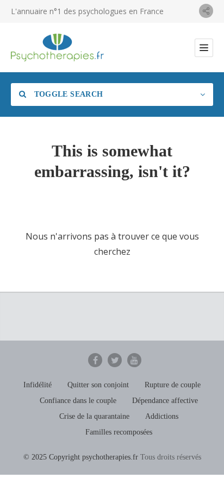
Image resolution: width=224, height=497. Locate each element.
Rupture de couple (173, 385)
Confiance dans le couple (78, 401)
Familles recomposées (118, 432)
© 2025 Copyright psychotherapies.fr (80, 457)
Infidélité (37, 385)
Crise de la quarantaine (94, 416)
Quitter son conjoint (98, 385)
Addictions (161, 416)
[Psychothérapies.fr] (57, 47)
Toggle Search (67, 94)
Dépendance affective (165, 401)
